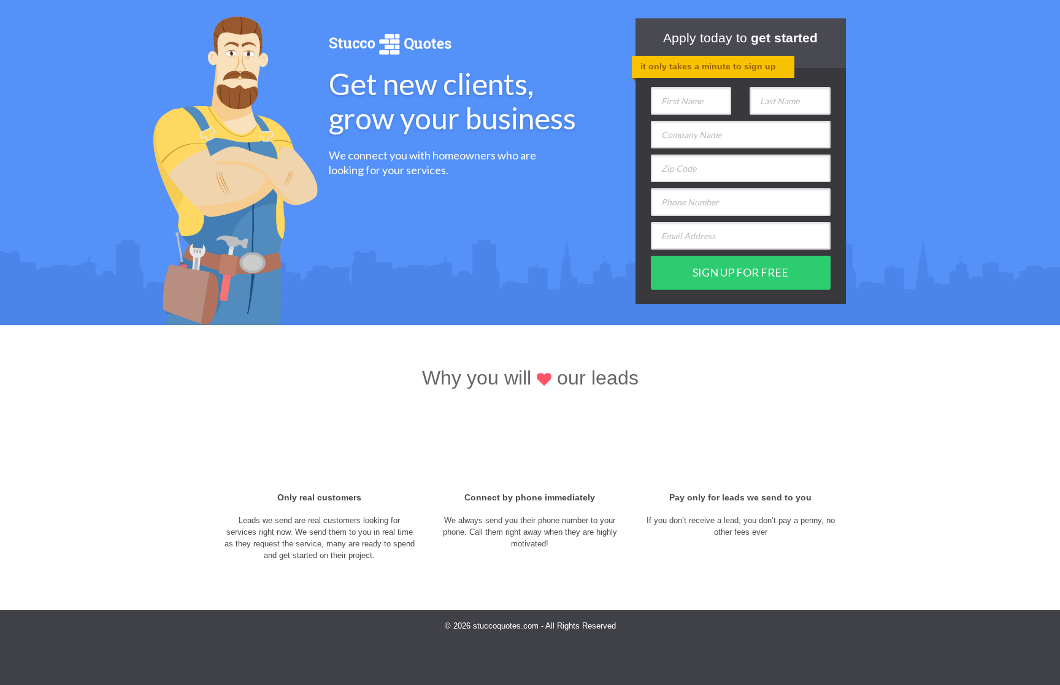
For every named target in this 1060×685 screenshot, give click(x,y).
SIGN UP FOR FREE (740, 272)
